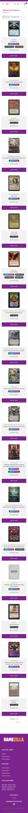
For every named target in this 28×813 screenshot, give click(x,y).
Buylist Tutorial (5, 756)
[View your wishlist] (21, 4)
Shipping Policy (5, 773)
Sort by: (9, 17)
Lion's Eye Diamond (14, 624)
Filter (6, 17)
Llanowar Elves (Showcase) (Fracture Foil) (14, 388)
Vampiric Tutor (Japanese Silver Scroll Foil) (14, 426)
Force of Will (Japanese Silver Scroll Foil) (14, 350)
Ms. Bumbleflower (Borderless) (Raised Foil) (14, 158)
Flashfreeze (14, 41)
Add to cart (14, 55)
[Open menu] (3, 4)
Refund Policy (5, 770)
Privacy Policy (5, 768)
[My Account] (18, 4)
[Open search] (15, 4)
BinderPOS (13, 812)
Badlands (14, 702)
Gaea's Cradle (14, 234)
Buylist (3, 753)
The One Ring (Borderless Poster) (14, 312)
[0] (24, 4)
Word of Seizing (14, 272)
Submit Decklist (5, 759)
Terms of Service (6, 775)
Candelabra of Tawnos (14, 120)
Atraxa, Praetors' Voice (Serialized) (14, 82)
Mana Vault (14, 196)
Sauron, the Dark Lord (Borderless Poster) (14, 546)
